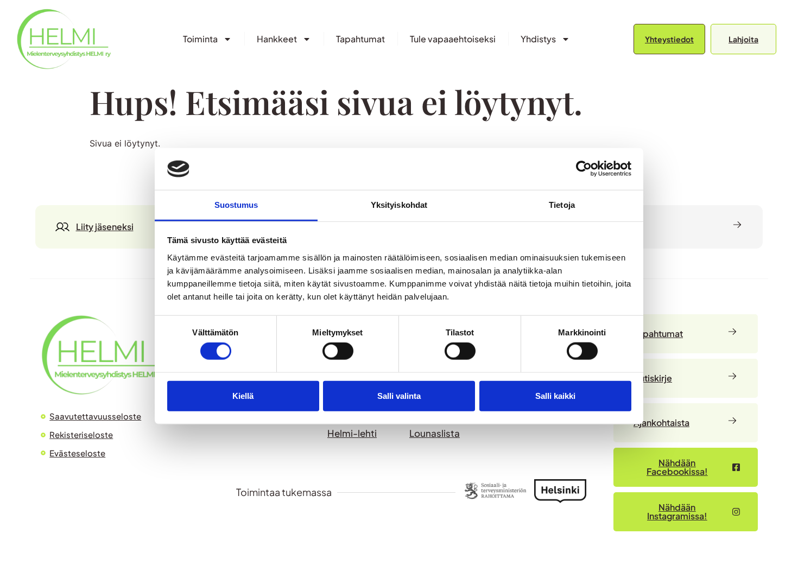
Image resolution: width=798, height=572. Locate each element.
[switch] (337, 351)
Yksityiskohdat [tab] (399, 204)
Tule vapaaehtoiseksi (453, 39)
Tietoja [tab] (562, 204)
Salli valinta (399, 395)
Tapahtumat (360, 39)
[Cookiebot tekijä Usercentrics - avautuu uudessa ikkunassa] (583, 169)
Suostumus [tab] (236, 204)
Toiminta (200, 39)
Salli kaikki (555, 395)
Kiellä (243, 395)
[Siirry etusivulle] (63, 38)
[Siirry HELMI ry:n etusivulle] (103, 354)
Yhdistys (538, 39)
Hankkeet (277, 39)
